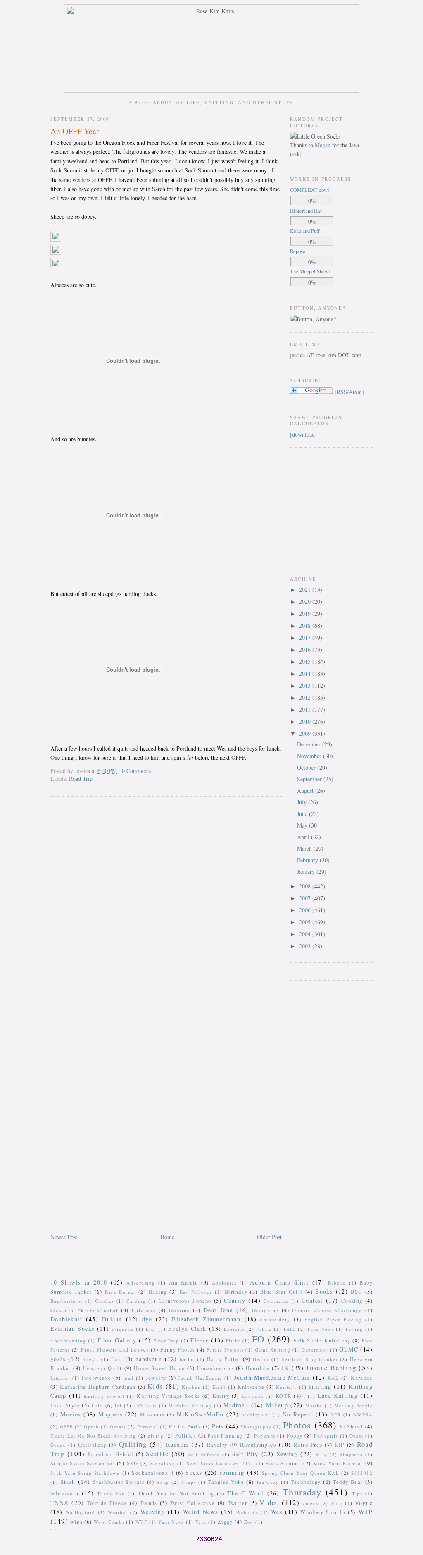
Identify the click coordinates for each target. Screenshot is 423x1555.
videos (310, 1503)
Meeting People (354, 1405)
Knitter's (286, 1387)
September (310, 779)
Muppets (110, 1414)
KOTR (284, 1396)
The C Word (245, 1493)
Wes (276, 1512)
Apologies (224, 1283)
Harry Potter (223, 1359)
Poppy (294, 1435)
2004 (305, 934)
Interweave (96, 1377)
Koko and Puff (305, 230)
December (309, 744)
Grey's (91, 1359)
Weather (118, 1512)
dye (147, 1319)
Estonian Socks (72, 1329)
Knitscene (251, 1386)
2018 (305, 625)
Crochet (107, 1310)
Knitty (220, 1396)
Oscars (118, 1426)
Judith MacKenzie (200, 1378)
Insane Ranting (331, 1367)
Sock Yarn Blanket (338, 1463)
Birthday (236, 1291)
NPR (335, 1414)
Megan (322, 145)
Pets (218, 1426)
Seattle (157, 1453)
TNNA (59, 1503)
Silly (321, 1454)
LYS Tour (145, 1405)
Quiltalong (92, 1444)
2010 (305, 721)
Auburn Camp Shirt (279, 1282)
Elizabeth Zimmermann (206, 1319)
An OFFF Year (74, 130)
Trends (148, 1503)
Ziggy (225, 1521)
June (303, 814)
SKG (132, 1463)
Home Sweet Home (159, 1368)
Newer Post (63, 1237)
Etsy (151, 1329)
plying (156, 1436)
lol (118, 1405)
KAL (333, 1378)
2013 (305, 685)
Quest (356, 1436)
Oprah (91, 1426)
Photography (255, 1426)
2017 (305, 637)
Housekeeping (215, 1368)
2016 (305, 649)
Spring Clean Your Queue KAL (300, 1473)
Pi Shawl (351, 1426)
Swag (163, 1482)
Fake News (321, 1329)
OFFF (66, 1426)
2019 (305, 613)
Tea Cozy (267, 1482)
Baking (158, 1291)
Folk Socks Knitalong (322, 1340)
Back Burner (120, 1292)
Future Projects (225, 1350)
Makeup (277, 1405)
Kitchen (191, 1387)
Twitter (237, 1503)
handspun (148, 1359)
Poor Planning (225, 1436)
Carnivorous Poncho (185, 1300)
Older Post (269, 1237)
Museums (152, 1414)
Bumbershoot (66, 1301)
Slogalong (162, 1463)
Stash (68, 1482)
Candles (104, 1301)
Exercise (234, 1329)
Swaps (188, 1482)
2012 (305, 697)
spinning (232, 1472)
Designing (265, 1310)
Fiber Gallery (117, 1340)
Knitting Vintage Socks (168, 1396)
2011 (305, 709)
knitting (320, 1386)
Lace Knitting (338, 1396)
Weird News (200, 1512)
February (308, 860)
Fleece (199, 1340)
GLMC (348, 1349)
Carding (136, 1301)
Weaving (152, 1512)
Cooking (352, 1300)
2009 (305, 733)
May (303, 825)
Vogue (364, 1503)
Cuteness (143, 1310)
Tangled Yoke (226, 1482)
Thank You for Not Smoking (176, 1493)
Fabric (263, 1329)
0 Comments (136, 771)
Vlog (337, 1503)
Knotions (252, 1396)
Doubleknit (66, 1319)
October (307, 767)
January (306, 872)
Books (324, 1291)
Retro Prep (308, 1444)
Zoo (249, 1522)
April (304, 837)
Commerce (276, 1301)
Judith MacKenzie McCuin (272, 1377)
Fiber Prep (166, 1340)
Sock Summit (283, 1463)
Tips (357, 1493)
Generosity (315, 1350)
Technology (306, 1482)
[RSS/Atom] (349, 392)
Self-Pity (245, 1454)
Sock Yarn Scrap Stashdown (85, 1473)
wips (76, 1521)
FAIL (290, 1329)
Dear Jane (218, 1310)
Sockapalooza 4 (152, 1472)
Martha (313, 1405)
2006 (305, 910)
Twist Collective (192, 1503)
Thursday (302, 1492)
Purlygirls (326, 1436)
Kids (155, 1386)
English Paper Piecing (332, 1319)
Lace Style (65, 1405)
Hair (117, 1359)
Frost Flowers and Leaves (115, 1349)
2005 (305, 922)
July (302, 802)
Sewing (287, 1454)
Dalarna (179, 1310)
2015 (305, 661)
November (310, 756)
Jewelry (156, 1377)
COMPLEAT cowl (309, 190)
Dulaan (112, 1319)
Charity (234, 1300)
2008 (305, 886)
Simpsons (351, 1454)
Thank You (111, 1493)
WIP (365, 1511)
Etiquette (123, 1329)
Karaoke (362, 1377)
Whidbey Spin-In (322, 1512)
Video (269, 1502)
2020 (305, 601)
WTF (141, 1522)
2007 (305, 898)
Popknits (264, 1436)
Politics (185, 1435)
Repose (297, 251)
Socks (193, 1472)
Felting (354, 1329)
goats (57, 1359)
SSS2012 (362, 1473)
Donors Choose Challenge (327, 1310)
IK (285, 1368)
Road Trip (81, 778)
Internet (60, 1378)
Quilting (133, 1444)
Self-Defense (204, 1454)
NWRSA (363, 1414)
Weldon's (247, 1512)
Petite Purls (185, 1426)
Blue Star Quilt (281, 1291)
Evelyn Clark (187, 1329)
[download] (303, 434)
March (305, 848)
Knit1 (219, 1387)
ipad (128, 1378)
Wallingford (80, 1512)
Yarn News (171, 1522)
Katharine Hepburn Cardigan (98, 1386)
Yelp (201, 1522)
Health (261, 1359)
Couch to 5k (67, 1310)
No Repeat (298, 1414)
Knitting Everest (104, 1396)
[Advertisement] (315, 506)
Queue (58, 1445)
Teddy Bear (348, 1482)
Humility (258, 1368)
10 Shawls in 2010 (78, 1282)
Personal (147, 1426)
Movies (70, 1414)
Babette (337, 1283)
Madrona (235, 1405)
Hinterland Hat (306, 210)
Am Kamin (183, 1282)
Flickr (233, 1340)
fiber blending (68, 1340)
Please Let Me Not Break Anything (93, 1436)
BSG (356, 1291)
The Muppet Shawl (310, 271)
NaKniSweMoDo (200, 1414)
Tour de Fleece (107, 1503)
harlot (187, 1359)
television (64, 1493)
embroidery (275, 1319)
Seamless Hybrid (110, 1454)
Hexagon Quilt (102, 1368)
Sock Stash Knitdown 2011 (220, 1463)
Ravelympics (258, 1444)
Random (177, 1444)
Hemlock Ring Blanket (309, 1359)
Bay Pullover (196, 1292)
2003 (305, 946)
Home (167, 1237)
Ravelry (217, 1444)
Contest (312, 1300)
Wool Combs (109, 1522)
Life (97, 1405)
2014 (305, 673)
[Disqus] (166, 908)
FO (258, 1339)
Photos (297, 1425)
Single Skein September (82, 1463)
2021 (305, 589)
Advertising (140, 1283)
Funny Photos (177, 1349)
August (306, 790)
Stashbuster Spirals (119, 1482)
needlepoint (256, 1414)
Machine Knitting (190, 1405)
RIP (339, 1444)
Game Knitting (272, 1350)
